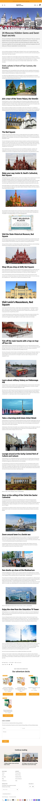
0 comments (18, 662)
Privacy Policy (24, 725)
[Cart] (39, 5)
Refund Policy (18, 774)
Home (3, 772)
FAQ (16, 780)
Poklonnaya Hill (24, 384)
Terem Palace (30, 101)
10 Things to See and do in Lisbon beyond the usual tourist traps (29, 764)
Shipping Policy (18, 776)
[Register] (17, 789)
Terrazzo (12, 491)
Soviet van (30, 538)
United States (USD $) (6, 793)
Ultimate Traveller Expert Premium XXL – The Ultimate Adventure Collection (8, 688)
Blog (3, 778)
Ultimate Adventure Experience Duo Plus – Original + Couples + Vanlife (21, 688)
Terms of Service (32, 725)
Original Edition (12, 213)
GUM (34, 269)
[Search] (4, 5)
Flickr (6, 491)
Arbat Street (33, 420)
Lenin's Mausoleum (25, 307)
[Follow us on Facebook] (30, 786)
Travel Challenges (21, 213)
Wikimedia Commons (9, 605)
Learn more (27, 1)
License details (21, 491)
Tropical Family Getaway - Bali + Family (34, 688)
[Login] (37, 5)
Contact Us (4, 780)
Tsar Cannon (35, 70)
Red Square (4, 137)
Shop (3, 774)
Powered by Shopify (12, 796)
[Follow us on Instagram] (32, 786)
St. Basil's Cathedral (6, 179)
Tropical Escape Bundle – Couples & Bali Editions (8, 711)
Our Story (4, 776)
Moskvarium (9, 572)
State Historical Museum (10, 240)
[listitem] (9, 664)
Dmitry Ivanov (19, 605)
